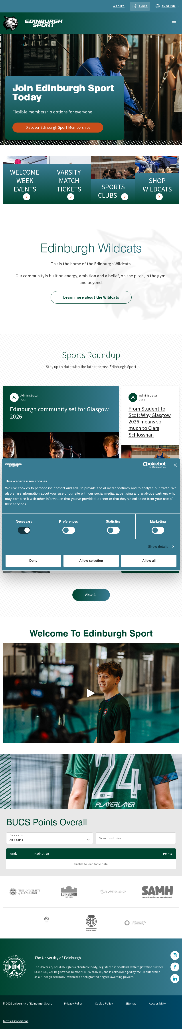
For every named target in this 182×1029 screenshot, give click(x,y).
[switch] (68, 530)
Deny (33, 560)
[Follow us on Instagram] (174, 955)
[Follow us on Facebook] (174, 967)
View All (91, 594)
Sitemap (130, 1003)
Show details (158, 546)
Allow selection (91, 560)
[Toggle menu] (174, 23)
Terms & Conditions (15, 1021)
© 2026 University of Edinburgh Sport (27, 1003)
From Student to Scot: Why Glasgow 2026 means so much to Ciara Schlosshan (150, 421)
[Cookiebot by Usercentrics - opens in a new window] (146, 465)
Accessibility (157, 1003)
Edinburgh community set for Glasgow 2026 (59, 412)
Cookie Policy (104, 1003)
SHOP (143, 6)
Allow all (149, 560)
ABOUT (119, 6)
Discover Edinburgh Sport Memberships (57, 127)
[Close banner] (175, 465)
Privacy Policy (73, 1003)
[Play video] (91, 693)
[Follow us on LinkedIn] (174, 978)
